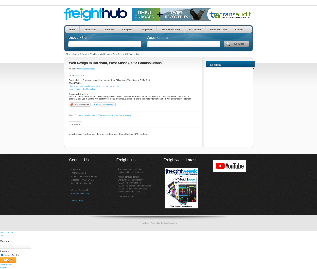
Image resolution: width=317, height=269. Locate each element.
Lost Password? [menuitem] (7, 264)
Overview (75, 124)
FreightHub (144, 223)
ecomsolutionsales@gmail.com (83, 89)
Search (239, 44)
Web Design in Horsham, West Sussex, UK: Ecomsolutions (115, 63)
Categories (127, 29)
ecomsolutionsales (86, 69)
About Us (109, 29)
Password (5, 251)
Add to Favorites (82, 104)
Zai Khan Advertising (80, 194)
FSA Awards (195, 29)
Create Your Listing (170, 29)
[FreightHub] (67, 54)
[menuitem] (158, 238)
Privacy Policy (77, 201)
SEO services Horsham (108, 115)
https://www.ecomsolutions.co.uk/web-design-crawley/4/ (94, 86)
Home (72, 29)
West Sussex (125, 115)
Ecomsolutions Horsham (86, 115)
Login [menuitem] (2, 235)
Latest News (90, 29)
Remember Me (11, 255)
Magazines (146, 29)
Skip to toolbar (6, 232)
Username (5, 241)
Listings (73, 54)
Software (84, 54)
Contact (239, 29)
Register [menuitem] (4, 267)
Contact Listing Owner (104, 104)
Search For (78, 37)
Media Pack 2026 (218, 29)
